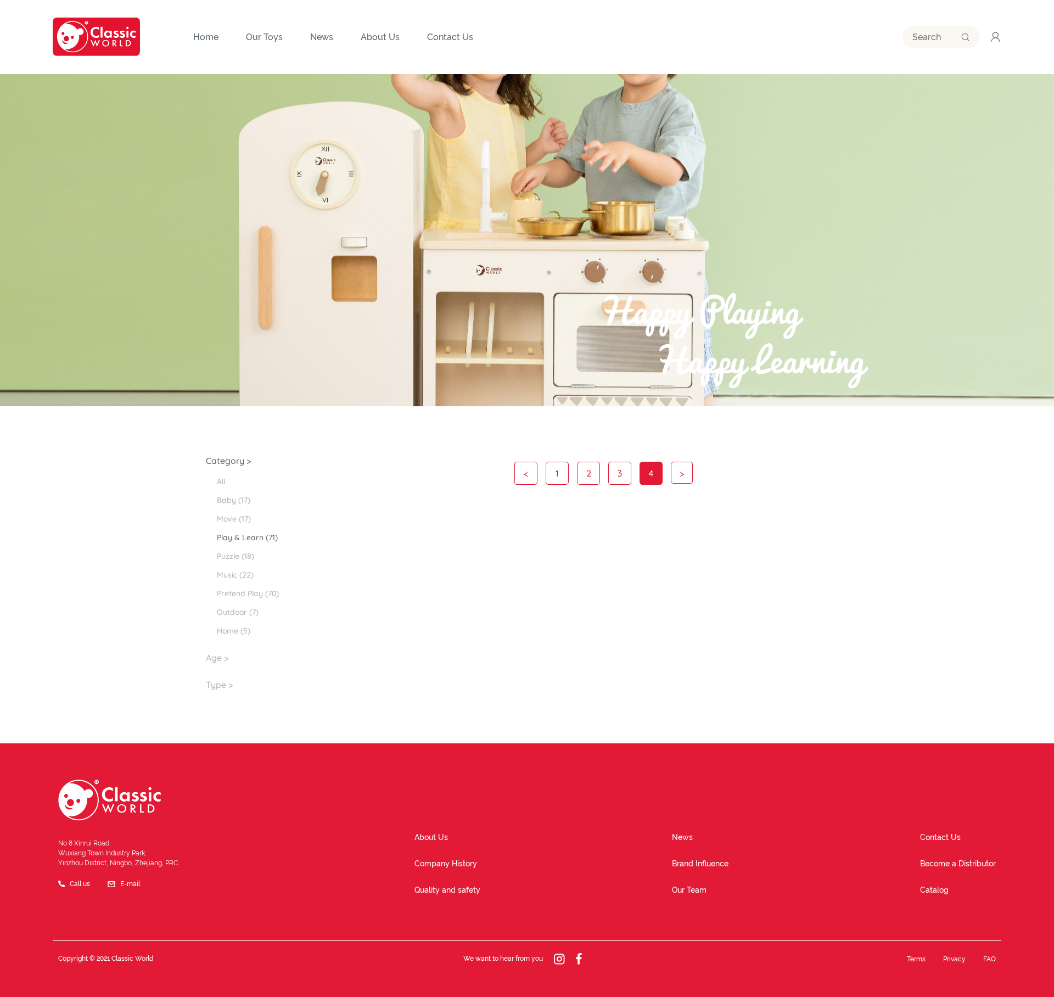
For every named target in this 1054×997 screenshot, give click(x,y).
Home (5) (233, 631)
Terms (916, 959)
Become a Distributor (958, 863)
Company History (445, 863)
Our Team (689, 890)
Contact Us (940, 837)
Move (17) (234, 519)
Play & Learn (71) (247, 537)
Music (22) (235, 575)
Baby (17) (233, 500)
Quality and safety (447, 890)
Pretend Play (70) (248, 593)
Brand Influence (700, 863)
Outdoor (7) (238, 612)
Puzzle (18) (235, 556)
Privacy (954, 959)
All (221, 481)
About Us (431, 837)
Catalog (934, 890)
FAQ (989, 959)
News (682, 837)
